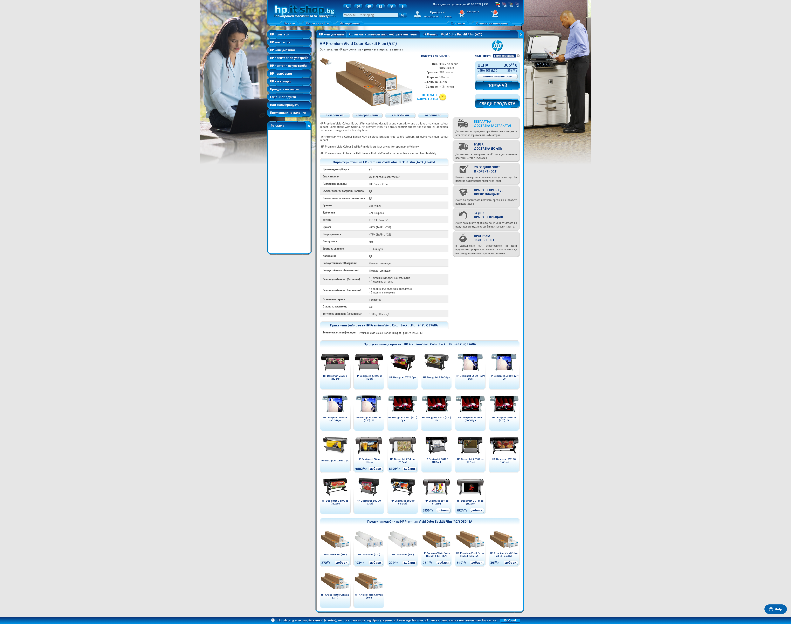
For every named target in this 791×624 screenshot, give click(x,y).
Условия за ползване (492, 23)
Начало (289, 23)
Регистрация (431, 16)
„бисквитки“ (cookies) (321, 620)
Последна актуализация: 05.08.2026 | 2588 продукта (426, 4)
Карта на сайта (317, 23)
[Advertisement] (289, 191)
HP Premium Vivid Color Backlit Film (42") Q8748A (440, 344)
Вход (448, 16)
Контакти (458, 23)
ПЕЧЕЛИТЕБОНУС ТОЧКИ (427, 97)
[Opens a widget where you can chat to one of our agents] (775, 609)
